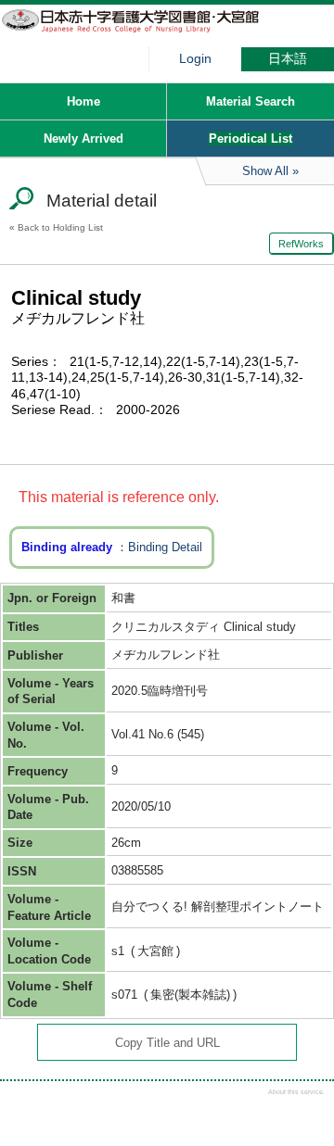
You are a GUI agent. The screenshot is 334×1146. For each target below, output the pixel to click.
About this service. (296, 1092)
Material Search (250, 101)
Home (83, 101)
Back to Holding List (60, 227)
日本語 (287, 59)
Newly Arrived (83, 138)
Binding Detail (165, 547)
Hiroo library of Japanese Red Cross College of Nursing (139, 32)
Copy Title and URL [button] (167, 1043)
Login (195, 59)
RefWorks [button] (301, 243)
